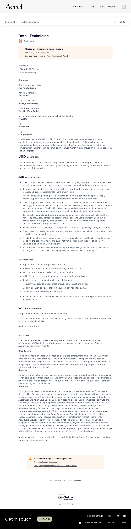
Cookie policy (72, 504)
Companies (77, 6)
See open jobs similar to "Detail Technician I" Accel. (46, 56)
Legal (123, 523)
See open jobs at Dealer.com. (37, 52)
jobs (11, 22)
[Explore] (124, 7)
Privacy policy (59, 504)
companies (30, 22)
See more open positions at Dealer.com (65, 480)
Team (91, 6)
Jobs (110, 516)
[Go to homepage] (13, 7)
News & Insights (107, 6)
